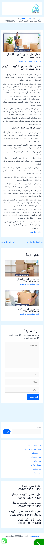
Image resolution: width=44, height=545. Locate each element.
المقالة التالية (8, 242)
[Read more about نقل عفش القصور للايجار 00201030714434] (22, 268)
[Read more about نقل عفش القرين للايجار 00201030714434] (22, 298)
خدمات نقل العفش (25, 61)
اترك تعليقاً (37, 61)
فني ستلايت (37, 469)
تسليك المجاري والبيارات (32, 449)
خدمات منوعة (36, 473)
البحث (39, 428)
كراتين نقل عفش (35, 232)
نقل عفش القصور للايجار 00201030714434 (28, 280)
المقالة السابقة (35, 242)
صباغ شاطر (37, 461)
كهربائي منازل (36, 465)
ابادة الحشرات (36, 457)
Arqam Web (34, 536)
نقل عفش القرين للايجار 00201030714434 (28, 310)
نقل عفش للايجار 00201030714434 (29, 487)
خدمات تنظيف (36, 453)
